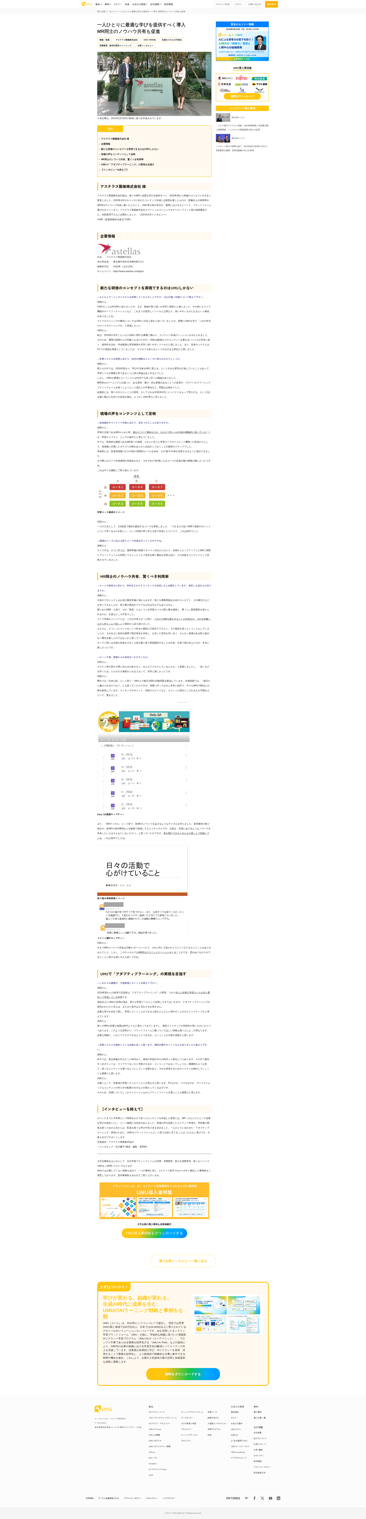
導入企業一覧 (260, 1418)
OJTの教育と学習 (188, 1424)
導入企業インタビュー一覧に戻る (183, 1261)
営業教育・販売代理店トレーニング (116, 45)
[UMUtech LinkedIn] (278, 1498)
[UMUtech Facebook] (254, 1498)
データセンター (187, 1418)
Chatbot (152, 1464)
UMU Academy (238, 1452)
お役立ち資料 (236, 1424)
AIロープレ (153, 1458)
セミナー (118, 4)
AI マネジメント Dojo (157, 1469)
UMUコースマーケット (240, 1446)
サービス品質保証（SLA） (108, 1498)
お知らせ (234, 1435)
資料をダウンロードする (183, 1374)
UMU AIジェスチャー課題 (159, 1446)
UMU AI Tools (155, 1429)
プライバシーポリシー (262, 1467)
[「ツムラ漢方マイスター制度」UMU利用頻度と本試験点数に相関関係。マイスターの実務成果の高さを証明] (242, 122)
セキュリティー (152, 1498)
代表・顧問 (258, 1450)
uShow (152, 1452)
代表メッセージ (260, 1444)
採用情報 (168, 4)
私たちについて (260, 1438)
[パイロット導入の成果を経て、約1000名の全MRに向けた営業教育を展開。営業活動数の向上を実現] (242, 143)
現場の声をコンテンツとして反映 (118, 154)
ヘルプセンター (169, 1498)
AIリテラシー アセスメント (159, 1424)
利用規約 (90, 1498)
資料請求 (235, 1412)
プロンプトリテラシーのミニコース (163, 1418)
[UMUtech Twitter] (262, 1498)
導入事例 (258, 1412)
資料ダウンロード (242, 96)
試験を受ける (213, 1418)
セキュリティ (186, 1441)
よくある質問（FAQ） (239, 1441)
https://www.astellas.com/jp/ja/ (128, 271)
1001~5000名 (150, 40)
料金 (127, 4)
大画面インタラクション (217, 1424)
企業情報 (105, 144)
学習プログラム (214, 1429)
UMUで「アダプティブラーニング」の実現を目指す (127, 164)
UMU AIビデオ (155, 1441)
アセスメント (186, 1429)
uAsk (151, 1475)
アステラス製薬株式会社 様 (115, 139)
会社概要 (258, 1433)
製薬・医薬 (105, 40)
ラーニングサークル (189, 1435)
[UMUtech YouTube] (270, 1498)
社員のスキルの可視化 (172, 40)
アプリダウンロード (238, 1458)
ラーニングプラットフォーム (192, 1412)
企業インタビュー (146, 45)
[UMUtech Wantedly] (246, 1498)
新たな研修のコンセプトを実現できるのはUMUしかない (130, 149)
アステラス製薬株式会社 (127, 40)
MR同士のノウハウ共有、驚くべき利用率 (122, 159)
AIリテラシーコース (157, 1412)
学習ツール (212, 1412)
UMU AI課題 (154, 1435)
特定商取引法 (260, 1473)
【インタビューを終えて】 (115, 169)
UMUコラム (236, 1429)
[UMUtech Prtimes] (233, 1498)
